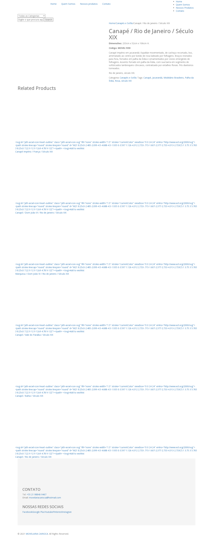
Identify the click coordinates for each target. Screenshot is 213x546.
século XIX (126, 80)
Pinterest (57, 511)
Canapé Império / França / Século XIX (34, 151)
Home (179, 1)
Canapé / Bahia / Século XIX (29, 395)
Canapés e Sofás (124, 23)
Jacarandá (157, 77)
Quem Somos (183, 4)
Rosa (117, 80)
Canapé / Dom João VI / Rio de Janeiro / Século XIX (40, 212)
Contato (180, 10)
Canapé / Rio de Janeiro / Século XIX (33, 456)
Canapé (147, 77)
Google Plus (38, 511)
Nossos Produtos (185, 7)
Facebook (27, 511)
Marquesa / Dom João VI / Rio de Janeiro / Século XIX (42, 273)
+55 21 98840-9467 (36, 494)
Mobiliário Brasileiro (174, 77)
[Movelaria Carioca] (30, 3)
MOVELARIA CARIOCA (37, 533)
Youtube (49, 511)
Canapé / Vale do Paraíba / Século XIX (34, 334)
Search (48, 19)
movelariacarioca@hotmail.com (45, 497)
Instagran (67, 511)
